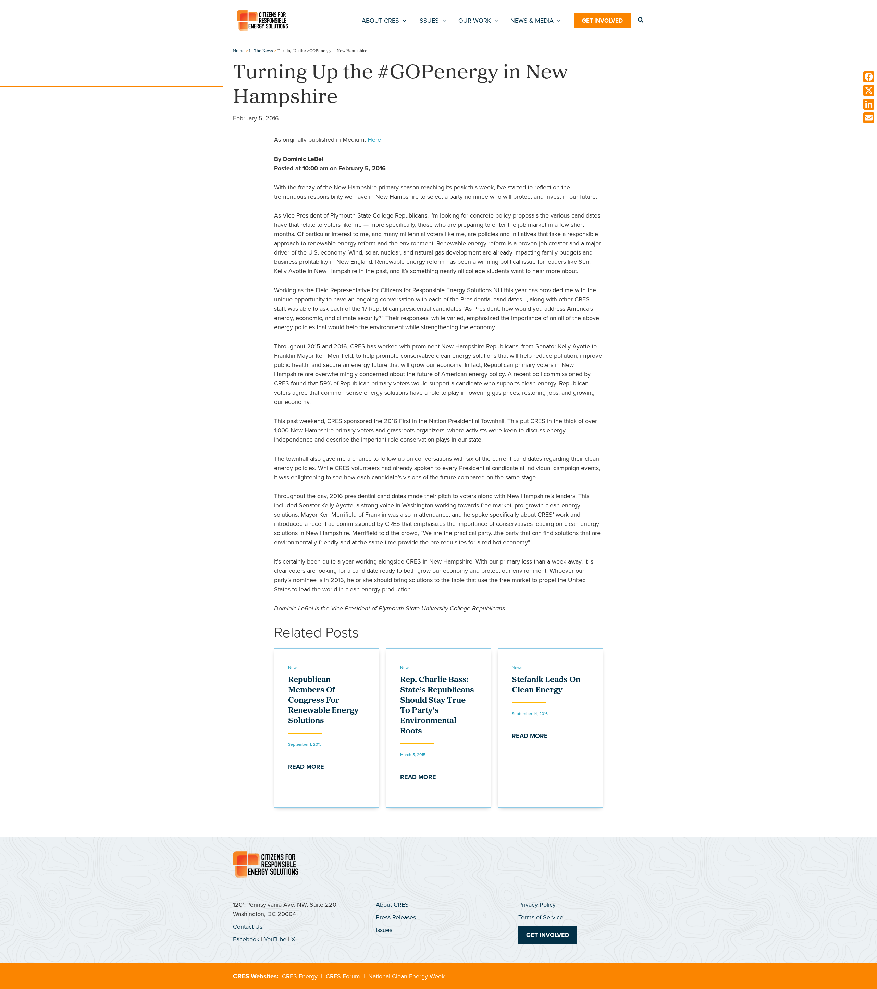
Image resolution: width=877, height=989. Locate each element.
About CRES (392, 904)
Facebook (246, 939)
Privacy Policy (537, 904)
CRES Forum (343, 976)
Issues (384, 930)
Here (374, 139)
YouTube (275, 939)
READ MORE (306, 766)
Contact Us (247, 926)
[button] (402, 20)
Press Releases (396, 917)
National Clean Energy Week (406, 976)
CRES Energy (300, 976)
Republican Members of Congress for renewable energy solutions (323, 700)
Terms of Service (540, 917)
